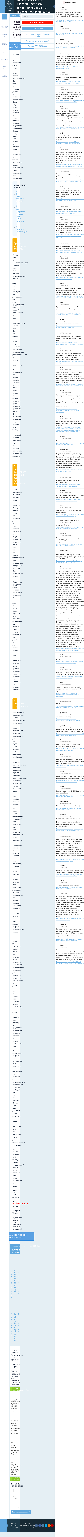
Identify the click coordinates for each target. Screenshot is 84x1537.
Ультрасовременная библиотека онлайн (37, 35)
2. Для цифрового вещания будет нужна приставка (20, 214)
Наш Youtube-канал (37, 22)
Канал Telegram (37, 29)
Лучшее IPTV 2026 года (37, 46)
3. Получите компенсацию (21, 229)
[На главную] (4, 17)
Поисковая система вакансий (37, 41)
